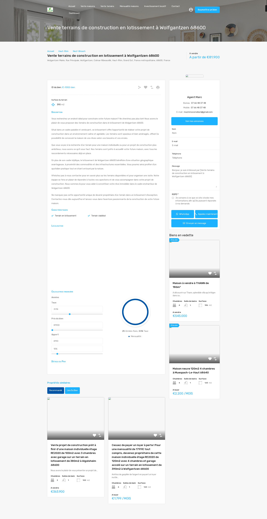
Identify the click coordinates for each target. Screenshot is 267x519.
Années (55, 297)
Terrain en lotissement (65, 215)
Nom (174, 129)
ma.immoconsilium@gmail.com (198, 112)
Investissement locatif (155, 6)
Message (176, 166)
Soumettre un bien (207, 9)
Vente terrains (107, 6)
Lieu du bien (72, 390)
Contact (176, 6)
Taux (53, 302)
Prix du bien (57, 318)
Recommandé (55, 390)
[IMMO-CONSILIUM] (50, 10)
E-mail (174, 141)
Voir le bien (75, 431)
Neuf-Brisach (79, 51)
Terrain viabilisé (98, 215)
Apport (55, 334)
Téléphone (176, 154)
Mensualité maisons (129, 6)
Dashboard (74, 13)
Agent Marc (194, 97)
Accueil (71, 6)
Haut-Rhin (63, 51)
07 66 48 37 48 (198, 103)
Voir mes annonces (194, 121)
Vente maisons (88, 6)
